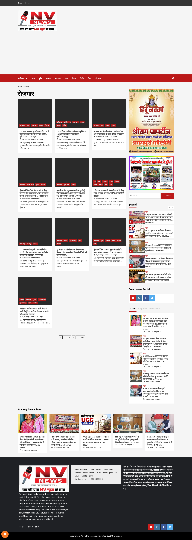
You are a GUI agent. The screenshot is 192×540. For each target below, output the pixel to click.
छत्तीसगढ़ (21, 78)
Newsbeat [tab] (154, 308)
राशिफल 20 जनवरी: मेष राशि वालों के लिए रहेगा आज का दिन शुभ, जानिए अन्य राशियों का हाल (109, 193)
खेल (66, 78)
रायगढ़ (107, 125)
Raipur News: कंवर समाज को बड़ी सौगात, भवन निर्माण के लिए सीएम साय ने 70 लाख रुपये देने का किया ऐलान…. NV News (159, 217)
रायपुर (41, 125)
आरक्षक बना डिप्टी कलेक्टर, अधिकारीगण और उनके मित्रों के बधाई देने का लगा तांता (109, 132)
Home (20, 3)
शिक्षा (90, 78)
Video (27, 3)
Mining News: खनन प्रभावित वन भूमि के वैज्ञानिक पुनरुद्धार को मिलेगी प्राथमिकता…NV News (158, 246)
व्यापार (101, 184)
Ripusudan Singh (36, 139)
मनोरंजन (58, 78)
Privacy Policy (33, 526)
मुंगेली (37, 184)
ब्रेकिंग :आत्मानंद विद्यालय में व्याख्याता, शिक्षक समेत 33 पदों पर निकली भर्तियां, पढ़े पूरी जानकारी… (72, 252)
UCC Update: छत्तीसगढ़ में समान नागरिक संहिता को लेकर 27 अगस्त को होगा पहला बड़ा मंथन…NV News (159, 232)
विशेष (82, 78)
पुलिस (34, 299)
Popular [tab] (142, 308)
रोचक (74, 78)
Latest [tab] (132, 308)
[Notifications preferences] (5, 534)
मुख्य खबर (34, 125)
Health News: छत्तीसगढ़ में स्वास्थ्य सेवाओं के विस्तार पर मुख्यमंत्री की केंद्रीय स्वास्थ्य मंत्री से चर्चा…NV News (159, 261)
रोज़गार (98, 78)
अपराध (48, 78)
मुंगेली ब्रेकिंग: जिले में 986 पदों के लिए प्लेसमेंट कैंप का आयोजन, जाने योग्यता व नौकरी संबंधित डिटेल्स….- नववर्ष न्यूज (34, 193)
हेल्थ (111, 184)
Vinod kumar (35, 198)
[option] (151, 216)
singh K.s (157, 332)
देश (33, 78)
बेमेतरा (66, 240)
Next (82, 337)
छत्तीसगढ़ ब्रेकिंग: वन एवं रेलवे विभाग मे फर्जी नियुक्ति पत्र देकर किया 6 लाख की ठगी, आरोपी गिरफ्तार (34, 311)
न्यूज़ (146, 210)
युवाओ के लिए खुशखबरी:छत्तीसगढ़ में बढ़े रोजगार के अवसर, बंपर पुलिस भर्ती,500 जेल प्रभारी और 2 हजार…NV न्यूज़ (71, 193)
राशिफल (105, 181)
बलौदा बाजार (42, 299)
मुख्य (28, 125)
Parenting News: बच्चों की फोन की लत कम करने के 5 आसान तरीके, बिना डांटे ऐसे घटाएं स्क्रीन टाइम (158, 276)
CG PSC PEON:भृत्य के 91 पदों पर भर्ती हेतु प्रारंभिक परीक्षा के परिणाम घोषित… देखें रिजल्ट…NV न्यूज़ (34, 134)
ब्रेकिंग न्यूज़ (67, 122)
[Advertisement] (96, 51)
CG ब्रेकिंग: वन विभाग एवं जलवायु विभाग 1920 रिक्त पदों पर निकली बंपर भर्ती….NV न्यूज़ (71, 134)
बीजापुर (29, 244)
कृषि (40, 78)
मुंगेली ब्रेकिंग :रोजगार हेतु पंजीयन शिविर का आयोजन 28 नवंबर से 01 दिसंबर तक (108, 251)
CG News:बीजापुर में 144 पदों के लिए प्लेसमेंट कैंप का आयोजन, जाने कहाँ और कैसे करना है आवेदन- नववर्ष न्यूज (34, 252)
